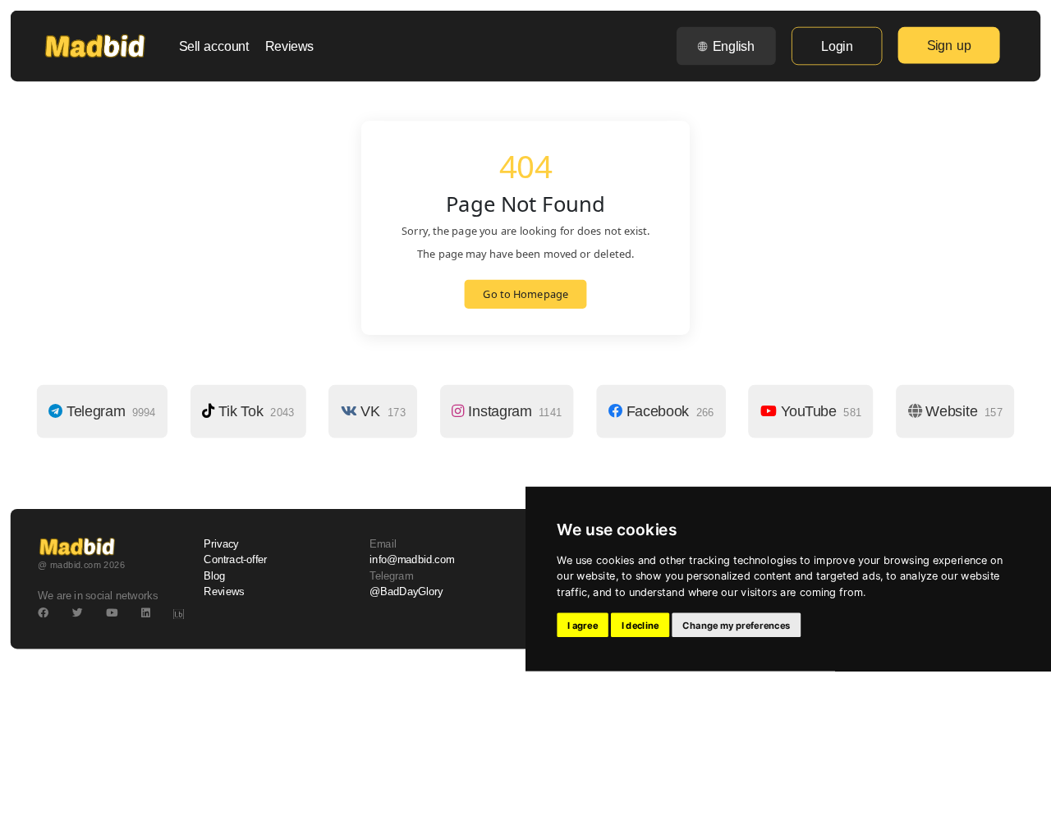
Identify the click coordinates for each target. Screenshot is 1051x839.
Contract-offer (235, 560)
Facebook (668, 411)
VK (381, 411)
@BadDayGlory (406, 592)
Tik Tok (254, 411)
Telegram (109, 411)
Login (836, 46)
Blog (214, 575)
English (734, 46)
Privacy (221, 544)
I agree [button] (582, 624)
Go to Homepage (525, 294)
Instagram (513, 411)
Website (961, 411)
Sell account (214, 46)
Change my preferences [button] (736, 624)
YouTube (819, 411)
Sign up (949, 45)
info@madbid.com (411, 560)
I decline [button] (640, 624)
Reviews (289, 46)
